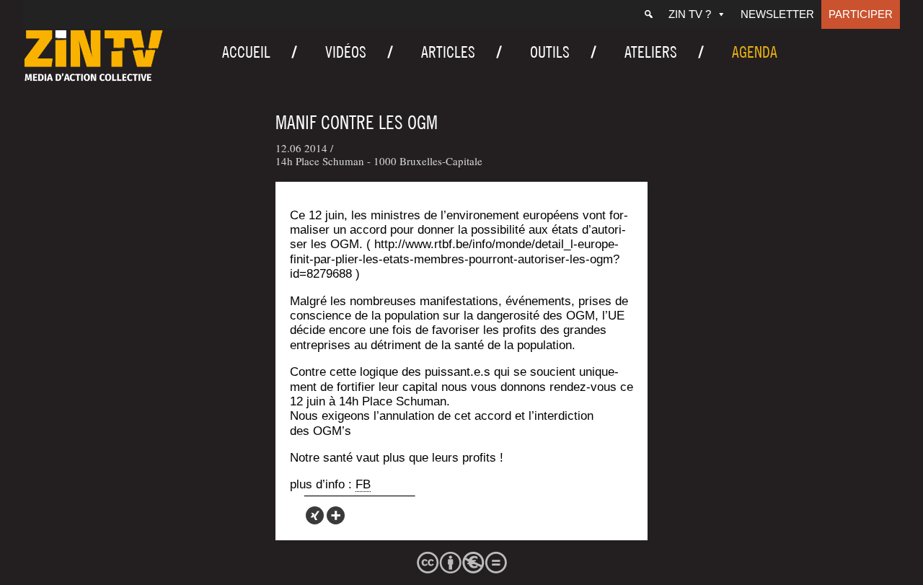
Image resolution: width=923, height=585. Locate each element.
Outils (550, 52)
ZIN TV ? (689, 14)
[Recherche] (648, 14)
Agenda (754, 52)
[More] (336, 515)
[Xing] (315, 515)
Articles (448, 52)
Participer (861, 14)
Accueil (246, 52)
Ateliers (650, 52)
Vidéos (345, 52)
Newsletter (777, 14)
